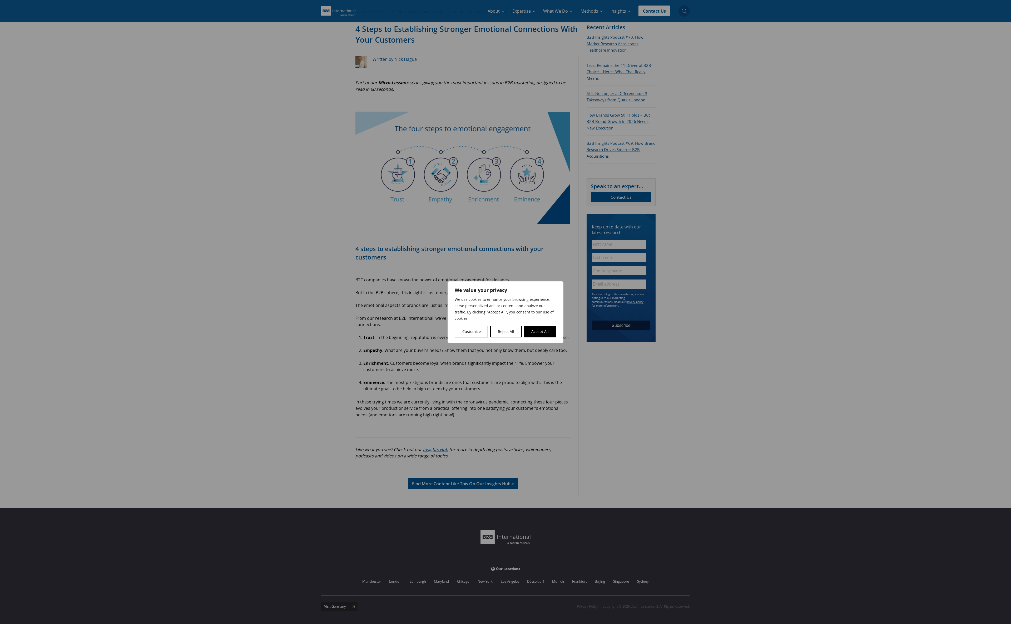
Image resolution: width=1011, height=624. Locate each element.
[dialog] (505, 312)
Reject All (506, 331)
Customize (471, 331)
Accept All (540, 331)
